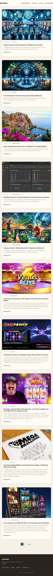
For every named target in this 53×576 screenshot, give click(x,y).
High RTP (41, 3)
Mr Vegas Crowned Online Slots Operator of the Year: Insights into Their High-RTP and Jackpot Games (26, 410)
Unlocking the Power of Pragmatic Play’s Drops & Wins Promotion (26, 355)
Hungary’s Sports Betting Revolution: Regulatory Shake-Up (24, 248)
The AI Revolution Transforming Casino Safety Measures (23, 96)
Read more (7, 52)
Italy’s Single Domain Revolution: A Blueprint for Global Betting (25, 146)
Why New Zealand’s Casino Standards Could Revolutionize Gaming (26, 197)
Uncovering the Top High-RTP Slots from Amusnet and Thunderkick (26, 523)
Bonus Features (25, 3)
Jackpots (34, 3)
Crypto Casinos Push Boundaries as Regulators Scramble (23, 45)
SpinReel (3, 3)
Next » (29, 544)
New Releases (49, 3)
